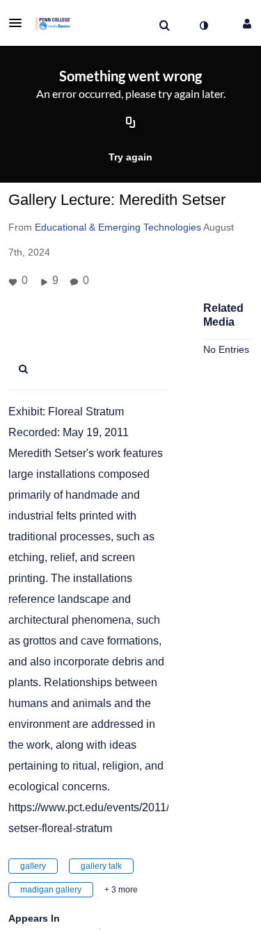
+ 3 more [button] (121, 890)
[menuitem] (164, 25)
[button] (19, 23)
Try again (130, 157)
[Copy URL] (131, 124)
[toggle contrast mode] (203, 25)
